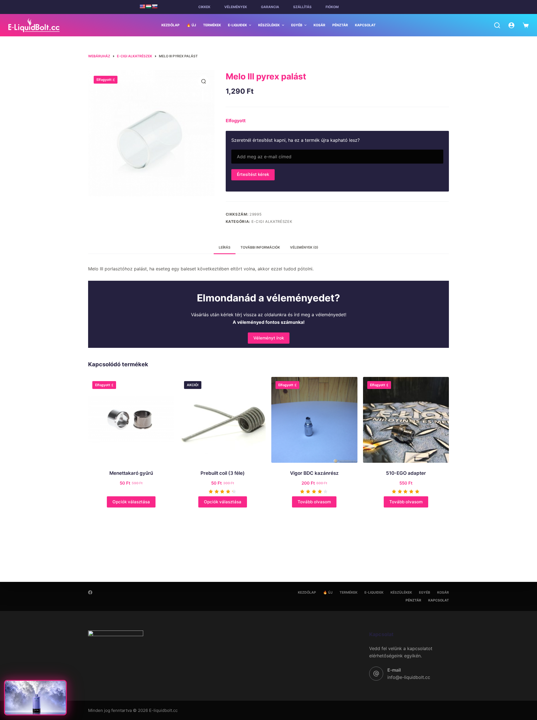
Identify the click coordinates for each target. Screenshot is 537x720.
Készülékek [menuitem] (269, 25)
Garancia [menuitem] (270, 7)
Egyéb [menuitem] (296, 25)
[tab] (224, 248)
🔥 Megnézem (35, 707)
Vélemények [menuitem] (235, 7)
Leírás (224, 247)
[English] (142, 6)
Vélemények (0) (304, 247)
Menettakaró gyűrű (131, 473)
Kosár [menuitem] (319, 25)
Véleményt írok (268, 338)
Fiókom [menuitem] (332, 7)
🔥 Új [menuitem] (191, 25)
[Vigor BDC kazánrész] (314, 420)
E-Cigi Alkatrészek (272, 221)
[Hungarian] (148, 6)
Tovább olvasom (314, 501)
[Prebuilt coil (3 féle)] (223, 420)
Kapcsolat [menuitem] (365, 25)
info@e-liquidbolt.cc (408, 677)
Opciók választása (131, 501)
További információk (260, 247)
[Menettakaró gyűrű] (131, 420)
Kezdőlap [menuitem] (170, 25)
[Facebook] (90, 592)
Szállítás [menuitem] (302, 7)
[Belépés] (511, 25)
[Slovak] (154, 6)
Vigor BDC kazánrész (314, 473)
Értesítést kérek (253, 174)
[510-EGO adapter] (406, 420)
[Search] (497, 25)
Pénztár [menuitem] (340, 25)
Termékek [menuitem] (212, 25)
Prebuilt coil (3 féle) (223, 473)
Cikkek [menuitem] (204, 7)
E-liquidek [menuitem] (237, 25)
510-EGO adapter (406, 473)
